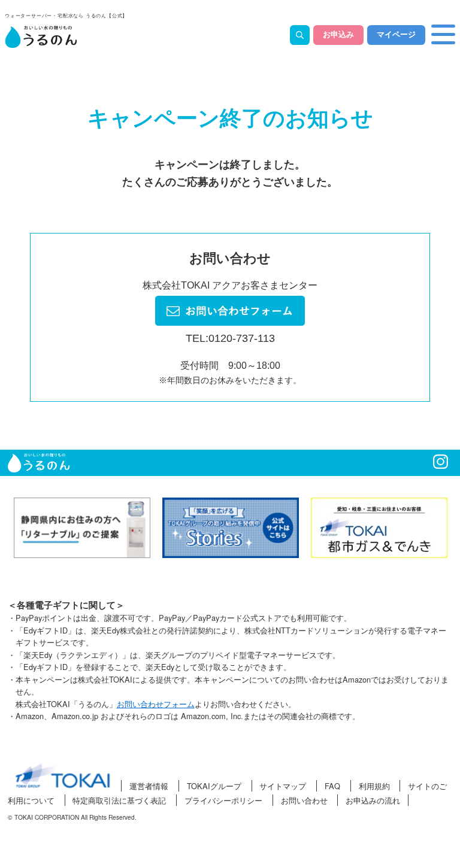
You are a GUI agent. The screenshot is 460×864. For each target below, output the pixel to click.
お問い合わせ (304, 800)
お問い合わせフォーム (156, 704)
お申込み (338, 35)
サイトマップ (282, 786)
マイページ (396, 35)
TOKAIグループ (214, 786)
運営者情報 (148, 786)
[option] (82, 528)
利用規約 (374, 786)
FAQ (332, 786)
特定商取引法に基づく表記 (119, 800)
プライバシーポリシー (223, 800)
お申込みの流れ (373, 800)
